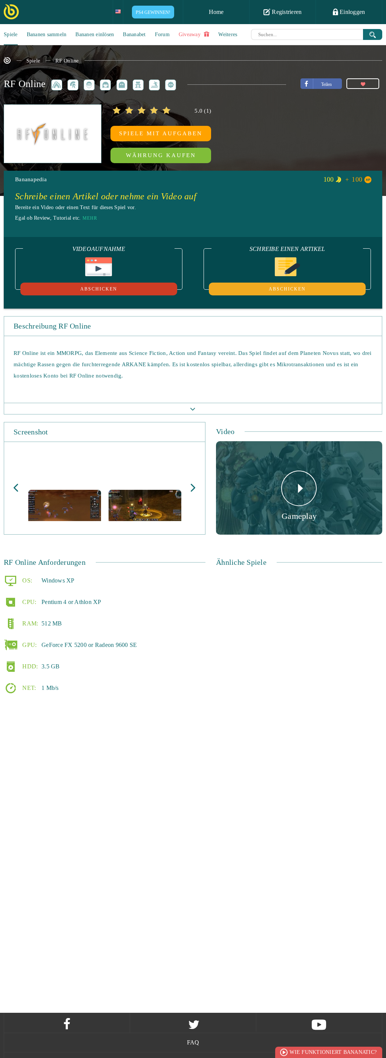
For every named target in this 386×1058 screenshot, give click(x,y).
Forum (162, 34)
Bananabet (134, 34)
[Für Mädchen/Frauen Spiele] (104, 83)
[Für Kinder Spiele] (137, 83)
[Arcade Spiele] (120, 83)
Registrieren (286, 12)
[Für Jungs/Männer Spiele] (88, 83)
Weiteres (227, 34)
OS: (26, 580)
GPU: (29, 644)
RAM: (29, 623)
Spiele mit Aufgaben (160, 133)
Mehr (90, 218)
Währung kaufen (161, 155)
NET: (28, 687)
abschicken (98, 289)
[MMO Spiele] (71, 83)
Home (216, 12)
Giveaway (190, 34)
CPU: (28, 601)
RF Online (66, 61)
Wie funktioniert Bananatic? (333, 1052)
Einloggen (351, 12)
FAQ (193, 1042)
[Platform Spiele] (153, 83)
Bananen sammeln (47, 34)
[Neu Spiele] (169, 83)
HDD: (29, 666)
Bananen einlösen (94, 34)
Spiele (11, 34)
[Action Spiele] (55, 83)
